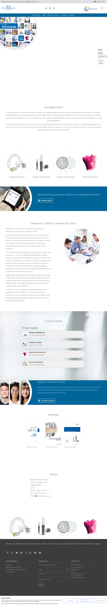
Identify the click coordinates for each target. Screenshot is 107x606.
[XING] (26, 552)
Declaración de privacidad (13, 567)
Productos (36, 15)
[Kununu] (30, 552)
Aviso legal (9, 565)
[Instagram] (12, 552)
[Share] (53, 8)
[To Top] (102, 573)
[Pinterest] (21, 552)
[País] (53, 569)
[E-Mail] (35, 552)
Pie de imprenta (10, 572)
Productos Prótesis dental (66, 177)
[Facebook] (7, 552)
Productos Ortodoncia (17, 177)
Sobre (44, 15)
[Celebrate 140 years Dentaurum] (90, 9)
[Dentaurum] (8, 7)
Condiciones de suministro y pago (15, 569)
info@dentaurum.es (33, 1)
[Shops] (50, 8)
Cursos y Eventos (53, 15)
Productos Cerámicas (90, 177)
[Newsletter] (39, 552)
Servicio (71, 15)
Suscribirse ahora (47, 401)
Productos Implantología (41, 177)
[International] (46, 8)
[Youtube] (16, 552)
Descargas (64, 15)
